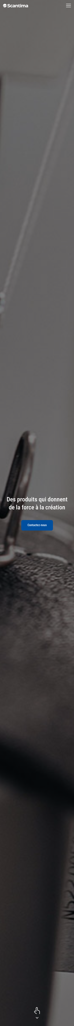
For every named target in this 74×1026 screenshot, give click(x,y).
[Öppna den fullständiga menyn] (68, 5)
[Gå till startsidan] (15, 5)
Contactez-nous (37, 525)
